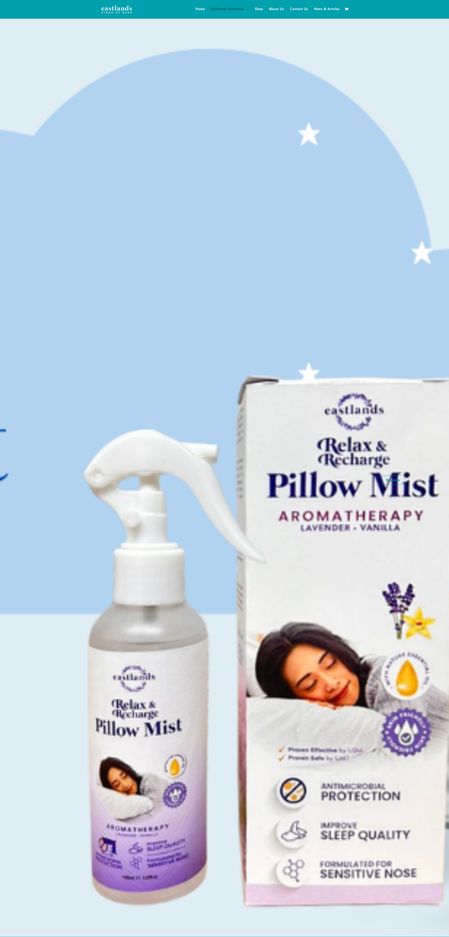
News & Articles (327, 9)
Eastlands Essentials (227, 9)
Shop (259, 9)
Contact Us (299, 9)
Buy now (393, 480)
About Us (276, 9)
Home (200, 9)
